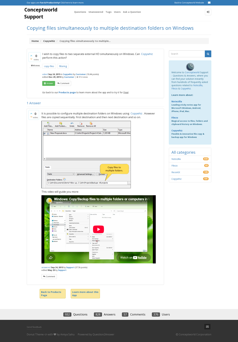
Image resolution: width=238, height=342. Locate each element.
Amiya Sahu (67, 334)
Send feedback (34, 327)
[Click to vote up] (31, 55)
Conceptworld (192, 72)
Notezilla (197, 85)
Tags (109, 11)
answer (49, 83)
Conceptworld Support (40, 13)
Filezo (174, 88)
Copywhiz (147, 54)
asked (45, 74)
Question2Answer (103, 334)
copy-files (49, 66)
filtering (63, 66)
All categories (183, 152)
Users (117, 11)
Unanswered (96, 11)
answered (46, 267)
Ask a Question (132, 11)
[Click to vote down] (31, 59)
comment (64, 83)
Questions (80, 11)
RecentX (175, 172)
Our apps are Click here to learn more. (55, 2)
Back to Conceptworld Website (189, 2)
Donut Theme (35, 334)
